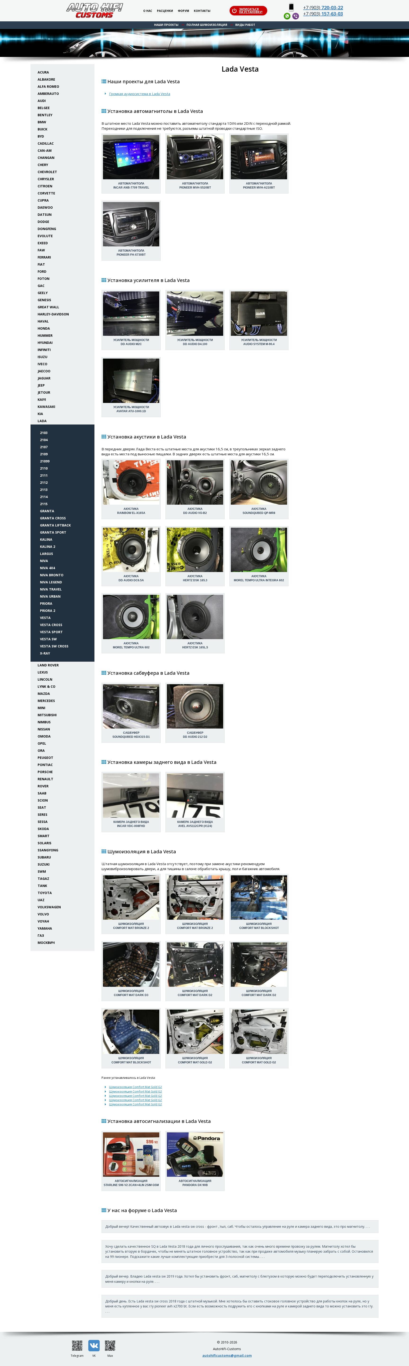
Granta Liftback (55, 525)
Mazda (44, 693)
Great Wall (48, 307)
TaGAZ (43, 878)
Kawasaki (46, 406)
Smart (43, 836)
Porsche (45, 772)
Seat (42, 807)
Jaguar (44, 378)
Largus (46, 553)
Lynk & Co (46, 686)
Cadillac (46, 143)
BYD (41, 136)
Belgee (44, 108)
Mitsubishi (47, 715)
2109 (44, 454)
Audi (42, 100)
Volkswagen (49, 907)
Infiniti (44, 349)
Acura (43, 72)
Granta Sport (53, 532)
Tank (42, 885)
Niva (44, 560)
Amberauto (48, 93)
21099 (44, 461)
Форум (183, 11)
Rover (43, 786)
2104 (44, 440)
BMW (42, 122)
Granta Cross (53, 518)
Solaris (44, 843)
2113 (44, 489)
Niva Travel (51, 589)
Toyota (45, 893)
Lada (42, 421)
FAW (41, 250)
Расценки (165, 11)
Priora (46, 603)
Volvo (43, 914)
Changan (46, 157)
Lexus (43, 672)
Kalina (46, 539)
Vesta (45, 617)
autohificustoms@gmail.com (227, 1355)
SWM (42, 871)
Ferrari (44, 257)
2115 (44, 504)
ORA (41, 750)
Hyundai (45, 342)
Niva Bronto (51, 575)
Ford (42, 271)
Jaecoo (44, 371)
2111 (44, 475)
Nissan (44, 729)
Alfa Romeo (48, 86)
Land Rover (48, 665)
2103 (44, 432)
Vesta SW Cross (54, 646)
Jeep (41, 385)
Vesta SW (48, 639)
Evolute (45, 236)
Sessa (43, 821)
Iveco (42, 364)
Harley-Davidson (53, 314)
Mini (41, 708)
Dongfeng (47, 228)
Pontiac (45, 764)
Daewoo (45, 207)
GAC (41, 285)
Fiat (41, 264)
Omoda (44, 736)
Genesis (44, 300)
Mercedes (46, 700)
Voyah (43, 921)
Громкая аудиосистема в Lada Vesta (139, 93)
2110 (44, 468)
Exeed (43, 243)
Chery (43, 164)
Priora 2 (47, 610)
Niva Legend (51, 582)
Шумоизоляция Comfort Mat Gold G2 (135, 1087)
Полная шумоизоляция (207, 25)
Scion (43, 800)
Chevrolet (47, 172)
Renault (45, 779)
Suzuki (43, 864)
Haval (43, 321)
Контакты (202, 11)
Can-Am (45, 150)
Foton (43, 278)
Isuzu (42, 357)
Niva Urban (50, 596)
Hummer (45, 335)
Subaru (44, 857)
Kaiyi (42, 399)
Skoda (43, 828)
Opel (42, 743)
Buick (42, 129)
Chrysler (46, 179)
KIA (40, 413)
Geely (43, 293)
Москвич (46, 942)
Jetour (44, 392)
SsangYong (48, 850)
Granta (47, 511)
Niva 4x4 (47, 568)
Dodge (43, 221)
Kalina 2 (47, 546)
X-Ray (45, 653)
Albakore (46, 79)
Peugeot (45, 757)
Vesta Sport (51, 632)
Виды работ (245, 25)
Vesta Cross (51, 625)
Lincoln (45, 679)
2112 (44, 482)
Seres (42, 814)
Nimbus (44, 722)
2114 (44, 496)
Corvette (46, 193)
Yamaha (45, 928)
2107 (44, 447)
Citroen (45, 186)
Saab (42, 793)
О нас (147, 11)
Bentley (45, 115)
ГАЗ (41, 935)
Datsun (45, 214)
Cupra (43, 200)
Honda (44, 328)
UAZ (41, 900)
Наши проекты (166, 25)
